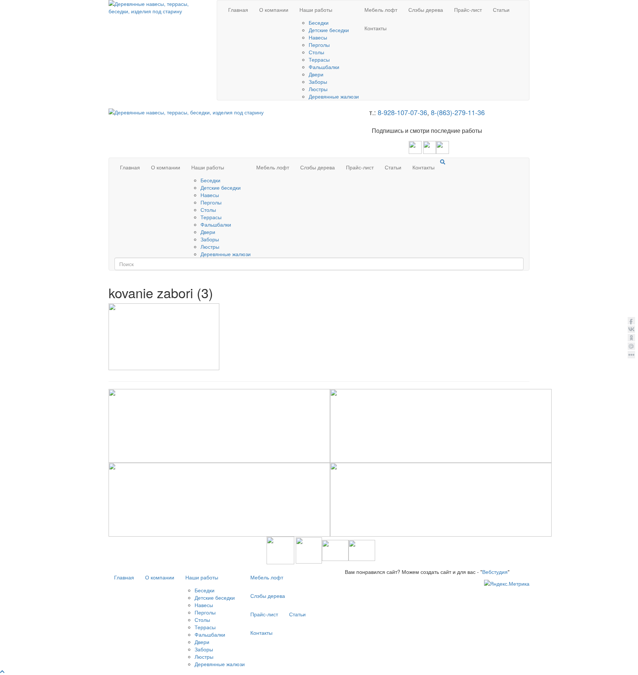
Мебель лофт (380, 9)
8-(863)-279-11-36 (458, 112)
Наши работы (315, 9)
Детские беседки (329, 30)
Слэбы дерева (425, 9)
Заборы (318, 81)
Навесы (318, 37)
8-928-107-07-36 (402, 112)
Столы (316, 52)
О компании (273, 9)
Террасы (319, 59)
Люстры (318, 89)
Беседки (319, 22)
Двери (316, 74)
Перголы (319, 44)
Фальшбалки (324, 66)
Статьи (501, 9)
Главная (238, 9)
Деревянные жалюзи (334, 96)
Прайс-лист (468, 9)
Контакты (375, 28)
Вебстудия (495, 571)
